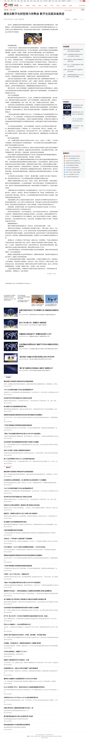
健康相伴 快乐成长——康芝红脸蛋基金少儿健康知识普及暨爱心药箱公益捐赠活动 (28, 591)
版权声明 (47, 736)
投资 (35, 1)
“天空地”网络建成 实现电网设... (72, 165)
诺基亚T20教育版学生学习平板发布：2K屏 (16, 660)
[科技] (8, 5)
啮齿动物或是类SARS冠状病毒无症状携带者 (17, 724)
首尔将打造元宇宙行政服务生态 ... (73, 160)
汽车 (15, 1)
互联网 (27, 5)
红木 (53, 1)
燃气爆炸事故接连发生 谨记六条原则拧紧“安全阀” (18, 716)
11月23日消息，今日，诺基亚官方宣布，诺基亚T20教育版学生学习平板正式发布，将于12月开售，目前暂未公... (31, 662)
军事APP (64, 1)
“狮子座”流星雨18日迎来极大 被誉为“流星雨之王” (36, 368)
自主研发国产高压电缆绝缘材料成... (73, 169)
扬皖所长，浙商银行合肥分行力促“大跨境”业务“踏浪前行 (21, 513)
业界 (14, 9)
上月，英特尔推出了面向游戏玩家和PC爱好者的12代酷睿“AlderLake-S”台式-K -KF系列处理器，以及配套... (30, 681)
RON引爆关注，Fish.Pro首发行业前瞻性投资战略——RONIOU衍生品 (24, 547)
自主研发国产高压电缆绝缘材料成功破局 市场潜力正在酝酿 (21, 442)
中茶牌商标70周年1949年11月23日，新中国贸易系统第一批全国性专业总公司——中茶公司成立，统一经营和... (31, 576)
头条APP (69, 1)
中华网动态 (60, 736)
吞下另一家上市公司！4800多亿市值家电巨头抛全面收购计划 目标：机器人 (26, 616)
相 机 (70, 5)
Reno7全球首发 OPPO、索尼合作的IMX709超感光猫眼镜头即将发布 (24, 687)
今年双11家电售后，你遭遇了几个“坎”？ (16, 651)
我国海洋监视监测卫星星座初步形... (73, 163)
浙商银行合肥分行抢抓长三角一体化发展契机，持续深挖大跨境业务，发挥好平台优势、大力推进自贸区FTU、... (31, 516)
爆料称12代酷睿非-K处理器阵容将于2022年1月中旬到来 (20, 678)
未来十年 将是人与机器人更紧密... (73, 172)
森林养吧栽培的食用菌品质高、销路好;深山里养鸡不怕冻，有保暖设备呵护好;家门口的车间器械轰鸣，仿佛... (31, 409)
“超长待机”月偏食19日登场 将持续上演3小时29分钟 (36, 357)
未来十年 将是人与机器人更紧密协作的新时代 (17, 450)
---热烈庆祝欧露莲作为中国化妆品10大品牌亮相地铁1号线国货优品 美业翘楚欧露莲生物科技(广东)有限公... (30, 532)
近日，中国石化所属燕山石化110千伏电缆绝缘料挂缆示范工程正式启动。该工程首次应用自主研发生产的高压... (31, 444)
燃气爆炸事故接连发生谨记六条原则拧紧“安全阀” (16, 719)
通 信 (40, 5)
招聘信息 (43, 736)
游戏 (18, 1)
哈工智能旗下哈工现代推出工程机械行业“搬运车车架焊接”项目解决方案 (25, 599)
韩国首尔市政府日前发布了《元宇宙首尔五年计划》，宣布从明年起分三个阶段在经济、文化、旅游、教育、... (31, 400)
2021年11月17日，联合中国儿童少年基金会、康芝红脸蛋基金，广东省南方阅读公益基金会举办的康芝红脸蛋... (31, 593)
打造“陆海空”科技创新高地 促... (72, 176)
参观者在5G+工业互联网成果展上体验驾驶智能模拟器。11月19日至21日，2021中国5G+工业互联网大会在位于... (31, 392)
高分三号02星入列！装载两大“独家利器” (33, 322)
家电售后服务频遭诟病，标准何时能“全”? (14, 654)
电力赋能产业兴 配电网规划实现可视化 (15, 406)
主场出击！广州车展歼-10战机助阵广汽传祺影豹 (18, 538)
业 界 (21, 5)
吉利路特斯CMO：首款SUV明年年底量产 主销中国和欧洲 (21, 668)
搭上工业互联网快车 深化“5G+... (73, 174)
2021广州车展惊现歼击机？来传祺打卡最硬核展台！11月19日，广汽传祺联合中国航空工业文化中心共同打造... (31, 541)
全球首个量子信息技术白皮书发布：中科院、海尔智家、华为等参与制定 (25, 635)
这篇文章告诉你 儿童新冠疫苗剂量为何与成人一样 (18, 708)
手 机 (52, 5)
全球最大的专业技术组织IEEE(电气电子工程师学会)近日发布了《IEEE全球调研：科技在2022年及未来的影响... (31, 453)
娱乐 (31, 1)
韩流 (56, 1)
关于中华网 (31, 736)
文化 (41, 1)
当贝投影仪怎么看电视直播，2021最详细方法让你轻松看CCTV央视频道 (25, 480)
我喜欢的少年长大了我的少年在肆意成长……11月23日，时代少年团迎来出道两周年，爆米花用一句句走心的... (31, 507)
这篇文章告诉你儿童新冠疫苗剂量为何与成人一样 (16, 710)
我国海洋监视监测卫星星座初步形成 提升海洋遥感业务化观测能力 (23, 415)
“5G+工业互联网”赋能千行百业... (73, 158)
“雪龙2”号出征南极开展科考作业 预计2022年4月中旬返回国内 (22, 433)
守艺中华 (45, 1)
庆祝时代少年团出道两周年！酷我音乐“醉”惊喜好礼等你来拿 (22, 505)
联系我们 (39, 736)
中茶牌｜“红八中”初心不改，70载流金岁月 (16, 574)
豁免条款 (51, 736)
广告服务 (35, 736)
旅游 (25, 1)
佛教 (50, 1)
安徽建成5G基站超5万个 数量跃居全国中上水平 (35, 334)
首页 (5, 1)
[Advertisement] (27, 291)
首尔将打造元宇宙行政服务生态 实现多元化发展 (18, 398)
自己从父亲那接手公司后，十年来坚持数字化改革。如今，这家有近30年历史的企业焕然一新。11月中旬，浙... (31, 461)
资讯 (9, 1)
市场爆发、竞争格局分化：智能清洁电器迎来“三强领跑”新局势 (22, 643)
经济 (28, 1)
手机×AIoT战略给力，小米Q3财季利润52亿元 (17, 624)
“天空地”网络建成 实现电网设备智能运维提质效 (18, 425)
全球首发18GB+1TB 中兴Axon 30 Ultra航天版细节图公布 (21, 697)
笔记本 (64, 5)
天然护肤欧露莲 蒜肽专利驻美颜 (13, 530)
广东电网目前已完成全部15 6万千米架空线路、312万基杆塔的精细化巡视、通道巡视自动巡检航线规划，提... (31, 427)
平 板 (58, 5)
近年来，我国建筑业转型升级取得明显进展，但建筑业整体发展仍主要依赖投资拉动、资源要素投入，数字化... (31, 384)
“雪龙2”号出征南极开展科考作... (73, 167)
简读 (59, 1)
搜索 (83, 9)
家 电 (34, 5)
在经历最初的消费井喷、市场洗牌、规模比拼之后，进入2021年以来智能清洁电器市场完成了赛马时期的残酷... (31, 645)
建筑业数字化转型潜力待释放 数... (73, 156)
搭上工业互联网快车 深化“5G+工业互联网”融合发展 (19, 458)
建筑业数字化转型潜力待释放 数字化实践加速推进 (18, 381)
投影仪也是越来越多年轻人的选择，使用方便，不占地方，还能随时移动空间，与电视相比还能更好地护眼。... (31, 482)
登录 (84, 0)
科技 (22, 1)
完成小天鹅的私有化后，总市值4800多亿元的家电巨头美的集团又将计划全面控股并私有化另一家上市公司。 (31, 618)
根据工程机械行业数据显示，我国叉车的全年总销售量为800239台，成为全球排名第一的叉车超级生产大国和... (31, 601)
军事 (12, 1)
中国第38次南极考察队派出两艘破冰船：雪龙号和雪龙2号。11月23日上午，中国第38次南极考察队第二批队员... (31, 436)
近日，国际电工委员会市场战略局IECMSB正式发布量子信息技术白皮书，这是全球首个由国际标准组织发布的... (31, 637)
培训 (38, 1)
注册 (80, 0)
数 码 (46, 5)
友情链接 (55, 736)
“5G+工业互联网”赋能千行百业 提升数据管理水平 (18, 389)
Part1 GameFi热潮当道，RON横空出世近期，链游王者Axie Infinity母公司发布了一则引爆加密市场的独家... (30, 549)
